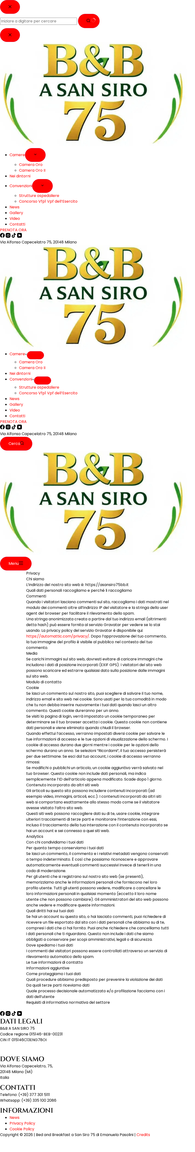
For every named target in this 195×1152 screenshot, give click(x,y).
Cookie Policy (22, 1129)
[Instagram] (8, 428)
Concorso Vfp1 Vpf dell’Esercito (48, 393)
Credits (143, 1134)
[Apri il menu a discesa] (35, 355)
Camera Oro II (32, 367)
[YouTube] (19, 428)
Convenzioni (21, 379)
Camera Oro (31, 362)
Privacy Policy (22, 1123)
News (15, 398)
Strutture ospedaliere (39, 387)
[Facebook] (3, 428)
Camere (17, 354)
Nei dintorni (20, 373)
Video (15, 410)
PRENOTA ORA (13, 421)
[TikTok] (14, 428)
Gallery (16, 404)
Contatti (17, 416)
